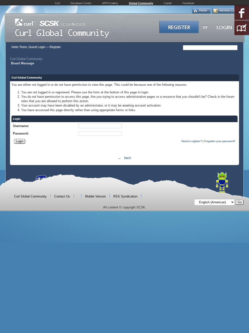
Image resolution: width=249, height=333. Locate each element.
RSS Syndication (125, 196)
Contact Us (62, 196)
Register (55, 47)
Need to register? (191, 141)
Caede (168, 3)
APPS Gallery (110, 3)
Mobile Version (95, 196)
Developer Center (81, 3)
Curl (57, 3)
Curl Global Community (26, 59)
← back (124, 158)
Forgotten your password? (219, 141)
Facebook (188, 3)
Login (41, 47)
